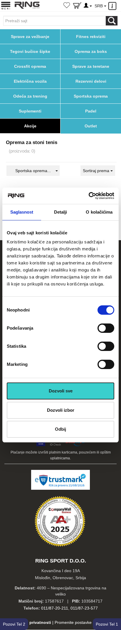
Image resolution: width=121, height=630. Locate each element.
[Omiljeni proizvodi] (66, 5)
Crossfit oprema (30, 66)
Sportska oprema (91, 96)
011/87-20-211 (54, 608)
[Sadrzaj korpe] (77, 6)
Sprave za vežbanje (30, 36)
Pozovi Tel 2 (14, 624)
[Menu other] (113, 6)
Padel (90, 111)
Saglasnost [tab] (21, 212)
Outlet (91, 126)
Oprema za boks (91, 51)
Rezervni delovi (90, 81)
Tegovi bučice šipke (30, 51)
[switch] (106, 328)
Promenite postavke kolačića (81, 622)
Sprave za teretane (90, 66)
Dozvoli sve (61, 390)
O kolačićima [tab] (99, 212)
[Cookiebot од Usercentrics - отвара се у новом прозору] (88, 196)
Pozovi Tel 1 (107, 624)
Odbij (60, 429)
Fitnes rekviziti (90, 36)
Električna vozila (30, 81)
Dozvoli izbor (60, 410)
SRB (99, 6)
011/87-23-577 (84, 608)
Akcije (30, 126)
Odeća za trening (30, 96)
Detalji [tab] (60, 212)
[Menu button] (6, 5)
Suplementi (30, 111)
